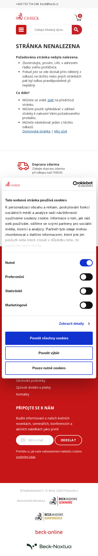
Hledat (77, 29)
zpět (50, 100)
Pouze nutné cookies (49, 368)
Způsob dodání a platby (33, 387)
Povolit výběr (49, 353)
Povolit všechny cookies (49, 338)
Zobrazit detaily (71, 323)
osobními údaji (25, 457)
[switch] (86, 277)
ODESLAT (68, 440)
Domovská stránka (36, 131)
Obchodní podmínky (30, 380)
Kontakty (22, 394)
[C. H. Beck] (33, 16)
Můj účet (60, 131)
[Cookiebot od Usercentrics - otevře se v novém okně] (73, 184)
